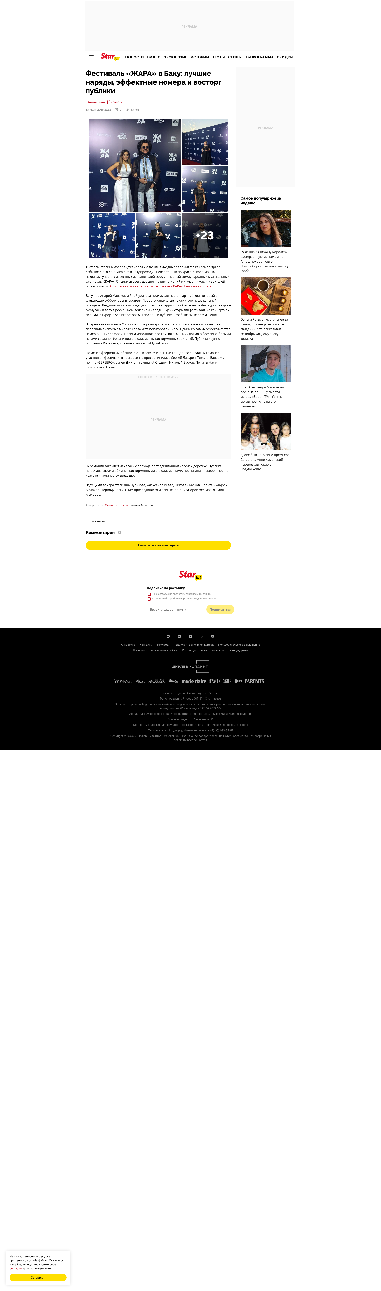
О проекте (128, 644)
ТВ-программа (259, 57)
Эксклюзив (176, 57)
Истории (200, 57)
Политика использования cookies (155, 650)
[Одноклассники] (201, 636)
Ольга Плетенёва (116, 505)
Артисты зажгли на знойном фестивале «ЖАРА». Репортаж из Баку (160, 286)
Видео (154, 57)
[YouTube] (212, 636)
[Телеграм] (179, 636)
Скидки (285, 57)
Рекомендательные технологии (203, 650)
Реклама (163, 644)
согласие (163, 594)
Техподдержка (238, 650)
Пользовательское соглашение (239, 644)
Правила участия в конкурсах (193, 644)
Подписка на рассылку (166, 588)
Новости (134, 57)
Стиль (234, 57)
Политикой (161, 598)
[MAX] (168, 636)
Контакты (146, 644)
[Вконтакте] (190, 636)
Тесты (218, 57)
